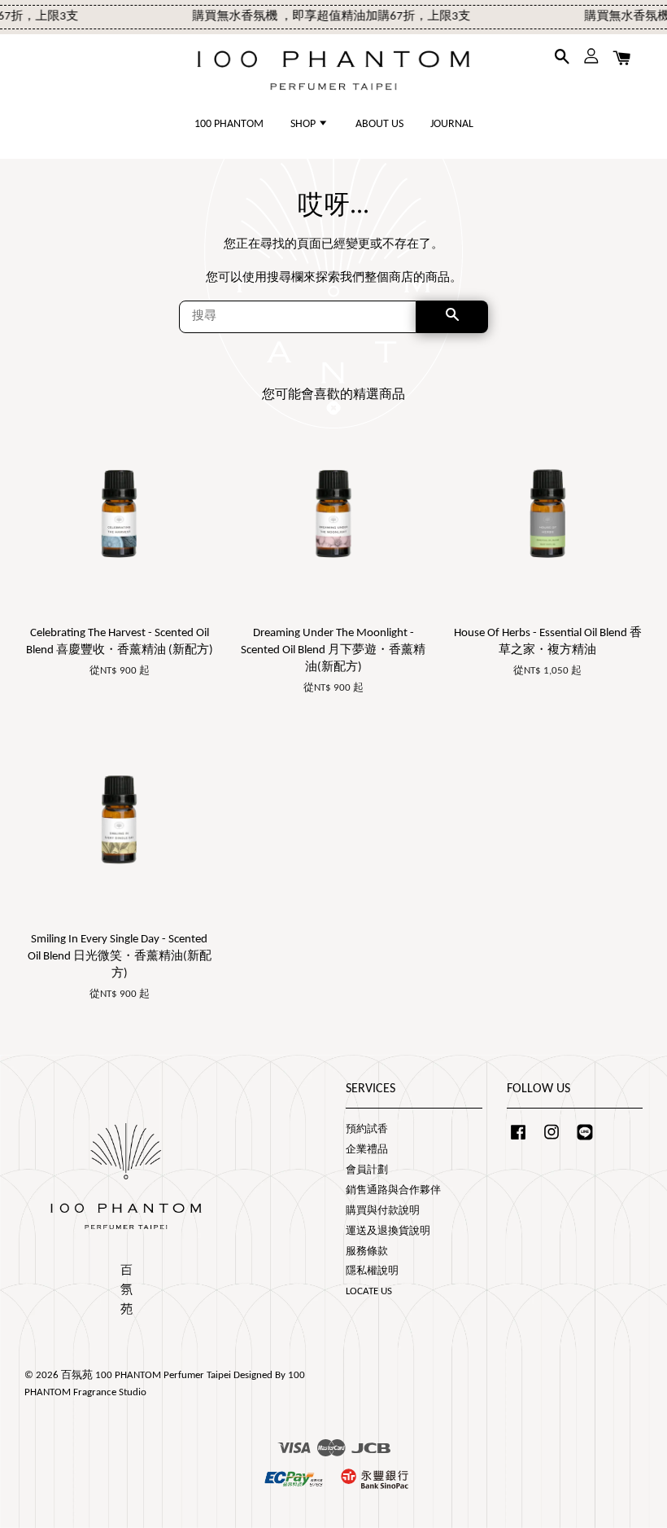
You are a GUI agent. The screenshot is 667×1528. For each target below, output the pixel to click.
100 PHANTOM (229, 124)
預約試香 (367, 1129)
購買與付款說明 (383, 1210)
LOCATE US (369, 1291)
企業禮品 (367, 1149)
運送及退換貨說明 (388, 1231)
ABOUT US (379, 124)
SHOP (304, 124)
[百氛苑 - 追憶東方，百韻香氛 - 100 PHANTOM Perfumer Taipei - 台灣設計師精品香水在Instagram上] (551, 1140)
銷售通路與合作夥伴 (393, 1190)
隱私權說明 (372, 1271)
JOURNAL (451, 124)
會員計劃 (367, 1170)
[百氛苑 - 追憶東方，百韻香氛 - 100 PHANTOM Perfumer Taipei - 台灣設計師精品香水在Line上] (584, 1140)
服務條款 (367, 1251)
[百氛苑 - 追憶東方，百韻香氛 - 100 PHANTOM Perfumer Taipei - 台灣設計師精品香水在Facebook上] (518, 1140)
